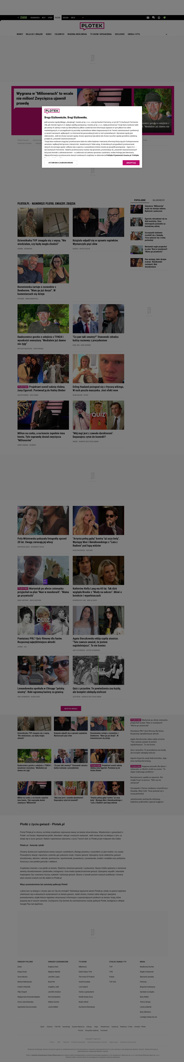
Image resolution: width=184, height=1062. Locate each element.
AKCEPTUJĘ (131, 163)
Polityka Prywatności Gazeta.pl (118, 155)
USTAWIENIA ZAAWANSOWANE (61, 163)
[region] (92, 137)
